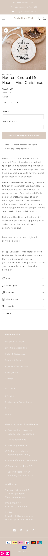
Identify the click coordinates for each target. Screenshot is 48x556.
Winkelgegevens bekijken (17, 149)
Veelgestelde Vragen (15, 342)
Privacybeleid (11, 372)
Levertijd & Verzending (16, 348)
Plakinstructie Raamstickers (18, 402)
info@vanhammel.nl (23, 516)
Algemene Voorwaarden (16, 366)
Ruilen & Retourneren (15, 354)
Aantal (5, 97)
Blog (7, 408)
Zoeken (8, 414)
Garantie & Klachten (14, 360)
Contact (9, 379)
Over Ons (9, 396)
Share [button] (8, 313)
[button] (3, 18)
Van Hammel (26, 551)
